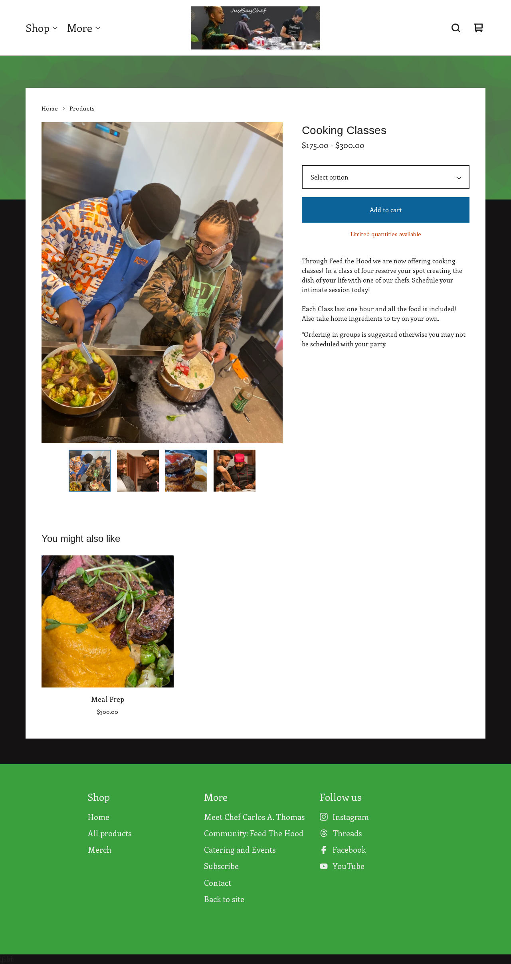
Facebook (349, 849)
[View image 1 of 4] (90, 471)
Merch (99, 849)
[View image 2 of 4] (138, 471)
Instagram (351, 817)
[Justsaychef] (255, 27)
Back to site (224, 899)
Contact (217, 882)
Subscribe (221, 866)
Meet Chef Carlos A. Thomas (254, 817)
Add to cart (386, 209)
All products (109, 833)
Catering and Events (239, 849)
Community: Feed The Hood (253, 833)
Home (50, 108)
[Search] (456, 28)
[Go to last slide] (52, 282)
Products (82, 108)
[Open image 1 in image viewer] (162, 282)
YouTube (348, 866)
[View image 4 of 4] (235, 471)
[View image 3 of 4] (186, 471)
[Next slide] (271, 282)
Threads (347, 833)
